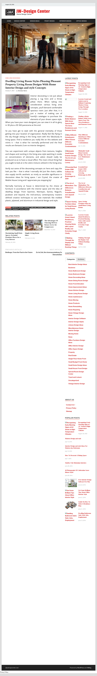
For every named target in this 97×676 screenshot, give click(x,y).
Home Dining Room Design (78, 280)
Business (71, 267)
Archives (81, 259)
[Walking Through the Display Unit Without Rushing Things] (71, 238)
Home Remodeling (75, 306)
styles (27, 209)
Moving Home (73, 334)
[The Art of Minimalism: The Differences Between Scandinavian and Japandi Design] (71, 183)
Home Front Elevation (76, 284)
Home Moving (73, 300)
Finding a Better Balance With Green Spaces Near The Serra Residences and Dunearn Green (84, 120)
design (21, 207)
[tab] (71, 259)
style (22, 209)
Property (71, 352)
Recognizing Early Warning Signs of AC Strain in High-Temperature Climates (84, 87)
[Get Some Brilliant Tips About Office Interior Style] (71, 490)
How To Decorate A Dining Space (76, 455)
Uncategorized (73, 380)
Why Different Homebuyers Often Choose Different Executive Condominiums (84, 139)
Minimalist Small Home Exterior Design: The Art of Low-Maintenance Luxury (84, 155)
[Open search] (90, 21)
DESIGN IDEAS (34, 21)
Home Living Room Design (12, 78)
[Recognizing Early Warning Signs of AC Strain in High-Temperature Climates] (71, 83)
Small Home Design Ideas (77, 365)
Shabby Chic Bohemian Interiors (75, 463)
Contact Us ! (70, 405)
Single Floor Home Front (77, 359)
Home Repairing (74, 310)
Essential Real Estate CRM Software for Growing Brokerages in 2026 (84, 171)
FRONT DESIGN (49, 21)
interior (40, 207)
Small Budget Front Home (77, 362)
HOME (9, 21)
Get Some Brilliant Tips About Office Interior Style (84, 492)
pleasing (9, 209)
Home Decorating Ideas (76, 277)
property (16, 209)
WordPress (80, 667)
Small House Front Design (77, 368)
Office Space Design (75, 349)
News (70, 337)
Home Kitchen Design (76, 290)
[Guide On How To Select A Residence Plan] (71, 502)
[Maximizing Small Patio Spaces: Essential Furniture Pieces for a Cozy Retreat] (14, 226)
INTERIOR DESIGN (65, 21)
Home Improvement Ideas (77, 287)
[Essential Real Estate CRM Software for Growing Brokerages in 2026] (71, 167)
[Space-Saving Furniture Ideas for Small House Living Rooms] (71, 201)
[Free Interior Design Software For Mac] (71, 480)
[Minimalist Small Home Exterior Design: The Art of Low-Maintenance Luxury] (71, 151)
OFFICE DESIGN (81, 21)
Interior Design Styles (76, 322)
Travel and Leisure (75, 377)
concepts (15, 207)
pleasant (52, 207)
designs (27, 207)
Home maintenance (75, 297)
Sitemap (69, 411)
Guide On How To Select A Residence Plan (84, 504)
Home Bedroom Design (76, 274)
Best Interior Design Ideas (77, 264)
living (46, 207)
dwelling (34, 207)
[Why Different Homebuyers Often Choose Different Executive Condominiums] (71, 135)
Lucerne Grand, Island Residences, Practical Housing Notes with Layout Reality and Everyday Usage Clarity (84, 221)
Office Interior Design (76, 346)
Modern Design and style (73, 438)
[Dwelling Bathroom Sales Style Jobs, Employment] (71, 513)
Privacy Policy (71, 408)
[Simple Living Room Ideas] (33, 226)
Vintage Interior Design (76, 384)
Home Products (74, 303)
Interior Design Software (77, 318)
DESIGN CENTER (19, 21)
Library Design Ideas (75, 325)
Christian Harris (22, 90)
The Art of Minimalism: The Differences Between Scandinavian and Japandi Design (84, 187)
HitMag (89, 667)
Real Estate (72, 355)
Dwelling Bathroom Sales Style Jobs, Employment (84, 515)
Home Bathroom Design (77, 271)
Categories (71, 259)
